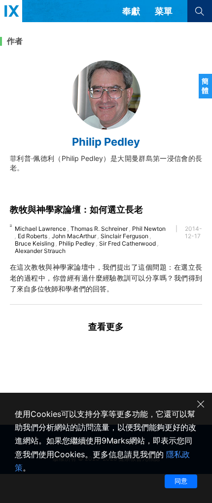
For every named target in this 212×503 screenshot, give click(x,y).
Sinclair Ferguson (124, 236)
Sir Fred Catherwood (127, 243)
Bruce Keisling (34, 243)
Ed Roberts (32, 236)
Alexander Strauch (40, 250)
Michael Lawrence (40, 228)
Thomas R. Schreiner (99, 228)
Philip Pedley (77, 243)
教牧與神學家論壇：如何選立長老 (76, 209)
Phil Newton (149, 228)
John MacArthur (74, 236)
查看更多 (106, 326)
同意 (181, 481)
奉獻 (131, 11)
